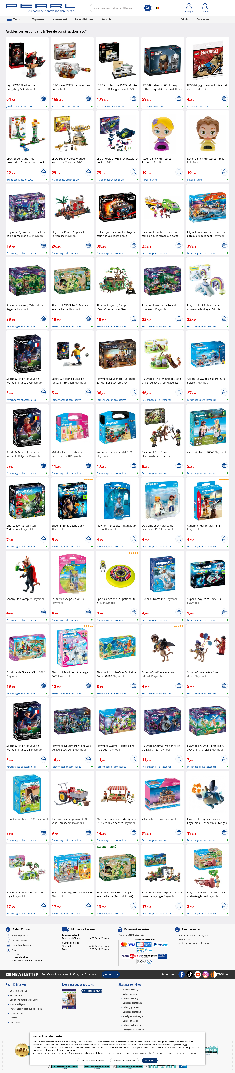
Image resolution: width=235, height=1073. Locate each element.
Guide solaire (16, 1022)
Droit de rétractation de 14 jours (193, 935)
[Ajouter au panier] (43, 98)
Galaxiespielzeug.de (132, 989)
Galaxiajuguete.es (131, 1007)
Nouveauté (59, 19)
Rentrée (106, 19)
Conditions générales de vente (24, 999)
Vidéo (184, 19)
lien (185, 1044)
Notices (13, 1017)
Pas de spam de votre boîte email (193, 943)
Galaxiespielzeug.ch (132, 998)
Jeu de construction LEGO (20, 106)
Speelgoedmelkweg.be (133, 1029)
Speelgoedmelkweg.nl (133, 1016)
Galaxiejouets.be (130, 1020)
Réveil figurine (149, 179)
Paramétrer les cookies (124, 1060)
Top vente (38, 19)
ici (195, 1053)
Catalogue (202, 19)
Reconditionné (84, 19)
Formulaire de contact (22, 945)
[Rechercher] (147, 8)
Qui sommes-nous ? (19, 990)
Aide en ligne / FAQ (20, 935)
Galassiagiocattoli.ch (132, 1002)
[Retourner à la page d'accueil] (40, 8)
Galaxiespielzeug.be (132, 1025)
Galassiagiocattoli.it (132, 1011)
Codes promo (16, 1013)
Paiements (131, 935)
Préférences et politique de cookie (26, 1008)
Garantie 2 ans (184, 939)
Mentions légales (18, 1004)
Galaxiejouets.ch (130, 993)
